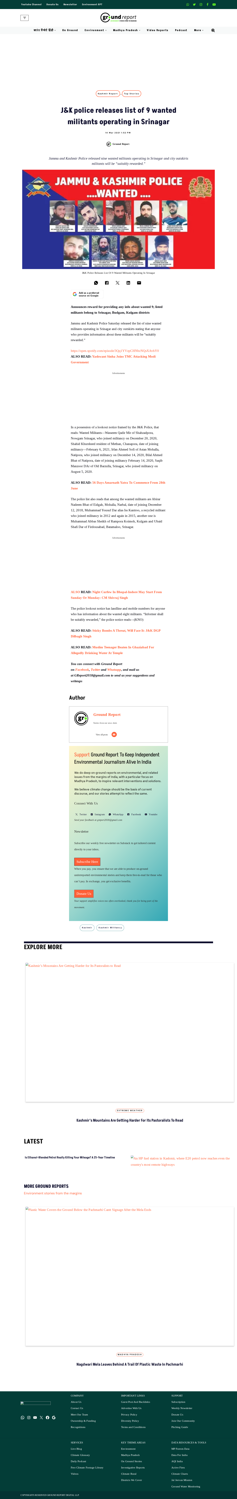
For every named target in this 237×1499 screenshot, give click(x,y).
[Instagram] (200, 4)
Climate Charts (179, 1473)
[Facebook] (207, 4)
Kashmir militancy (110, 928)
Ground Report (121, 143)
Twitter (95, 669)
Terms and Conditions (133, 1427)
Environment (128, 1448)
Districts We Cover (131, 1480)
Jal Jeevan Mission (181, 1480)
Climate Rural (129, 1473)
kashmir (87, 928)
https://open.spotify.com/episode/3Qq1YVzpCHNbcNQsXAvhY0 (115, 351)
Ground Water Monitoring (185, 1486)
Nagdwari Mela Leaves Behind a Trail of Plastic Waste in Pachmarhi (130, 1364)
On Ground (70, 30)
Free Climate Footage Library (87, 1467)
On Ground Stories (131, 1461)
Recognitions (78, 1427)
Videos (74, 1473)
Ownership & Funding (83, 1420)
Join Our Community (183, 1420)
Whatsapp (114, 669)
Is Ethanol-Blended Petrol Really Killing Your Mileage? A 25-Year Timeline (70, 1157)
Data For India (179, 1455)
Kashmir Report (108, 93)
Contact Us (77, 1408)
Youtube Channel (31, 4)
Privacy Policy (129, 1414)
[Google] (54, 1417)
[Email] (114, 734)
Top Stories (131, 93)
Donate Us (52, 4)
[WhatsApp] (22, 1417)
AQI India (177, 1461)
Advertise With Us (131, 1408)
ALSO (75, 592)
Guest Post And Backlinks (135, 1402)
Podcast (181, 30)
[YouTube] (35, 1417)
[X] (194, 4)
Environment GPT (92, 4)
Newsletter (70, 4)
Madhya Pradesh (130, 1354)
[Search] (213, 30)
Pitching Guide (179, 1427)
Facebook (82, 669)
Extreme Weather (130, 1110)
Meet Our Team (79, 1414)
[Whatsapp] (187, 4)
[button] (55, 30)
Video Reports (157, 30)
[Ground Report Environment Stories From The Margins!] (119, 18)
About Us (76, 1402)
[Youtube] (214, 4)
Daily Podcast (78, 1461)
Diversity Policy (130, 1420)
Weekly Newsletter (181, 1408)
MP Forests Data (180, 1448)
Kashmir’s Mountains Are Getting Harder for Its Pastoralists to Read (130, 1120)
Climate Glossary (80, 1455)
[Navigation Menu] (24, 18)
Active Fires (178, 1467)
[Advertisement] (118, 60)
